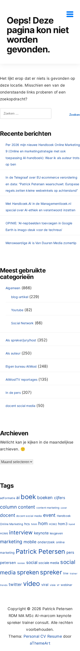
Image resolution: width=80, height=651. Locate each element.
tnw (66, 573)
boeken (45, 497)
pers (70, 552)
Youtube (17, 310)
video (31, 583)
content (26, 507)
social (31, 562)
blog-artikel (19, 297)
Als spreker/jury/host (21, 340)
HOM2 (53, 524)
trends (4, 585)
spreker (51, 572)
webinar (66, 585)
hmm (34, 524)
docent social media (20, 406)
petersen (8, 562)
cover (64, 507)
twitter (15, 584)
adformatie (7, 498)
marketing (11, 541)
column (8, 507)
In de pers (13, 392)
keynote (41, 533)
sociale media (48, 563)
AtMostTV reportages (21, 379)
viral (45, 585)
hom (43, 523)
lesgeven (56, 533)
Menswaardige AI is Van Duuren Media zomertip (41, 243)
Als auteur (13, 353)
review (21, 563)
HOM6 (4, 533)
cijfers (59, 497)
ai (18, 497)
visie (53, 585)
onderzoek (46, 542)
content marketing (48, 507)
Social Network (22, 323)
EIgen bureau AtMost (21, 366)
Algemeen (13, 288)
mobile (30, 541)
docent (7, 515)
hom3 (63, 524)
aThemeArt (40, 643)
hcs (27, 524)
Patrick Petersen (40, 551)
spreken (28, 572)
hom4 (72, 524)
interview (21, 532)
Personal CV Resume (43, 636)
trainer (73, 573)
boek (28, 497)
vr (58, 585)
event (49, 515)
